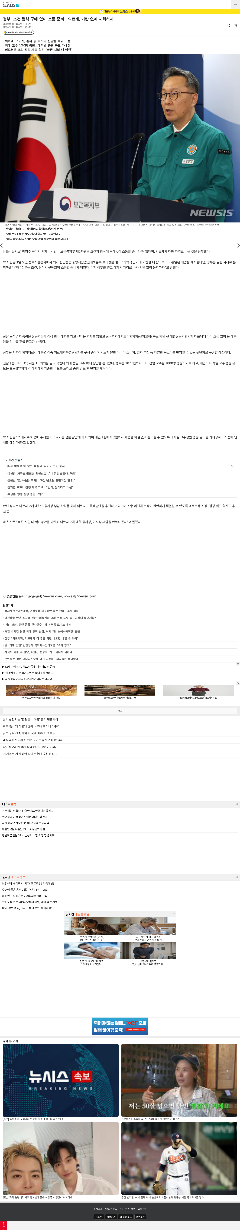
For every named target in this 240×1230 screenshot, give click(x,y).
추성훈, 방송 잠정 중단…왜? (25, 494)
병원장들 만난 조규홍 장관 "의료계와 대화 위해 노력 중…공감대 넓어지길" (50, 618)
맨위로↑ (140, 1217)
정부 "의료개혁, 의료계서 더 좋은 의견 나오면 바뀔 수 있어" (42, 638)
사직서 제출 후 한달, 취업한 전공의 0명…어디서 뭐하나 (38, 652)
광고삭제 (4, 1225)
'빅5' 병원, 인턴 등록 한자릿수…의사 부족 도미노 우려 (38, 624)
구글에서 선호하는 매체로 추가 (20, 32)
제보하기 (111, 1217)
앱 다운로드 (126, 1217)
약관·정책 (130, 1208)
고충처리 (142, 1208)
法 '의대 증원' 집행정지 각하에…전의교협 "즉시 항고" (38, 645)
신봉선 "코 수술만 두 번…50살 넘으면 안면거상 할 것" (41, 480)
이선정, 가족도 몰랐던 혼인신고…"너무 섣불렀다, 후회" (41, 473)
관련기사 (8, 605)
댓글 (120, 711)
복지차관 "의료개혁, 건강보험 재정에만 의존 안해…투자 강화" (42, 611)
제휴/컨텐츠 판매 (114, 1208)
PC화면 (98, 1217)
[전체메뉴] (235, 4)
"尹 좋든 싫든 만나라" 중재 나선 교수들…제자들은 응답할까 (41, 659)
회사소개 (97, 1208)
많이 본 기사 (10, 1041)
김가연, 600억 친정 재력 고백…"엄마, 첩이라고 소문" (40, 487)
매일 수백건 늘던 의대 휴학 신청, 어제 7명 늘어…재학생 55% (42, 631)
